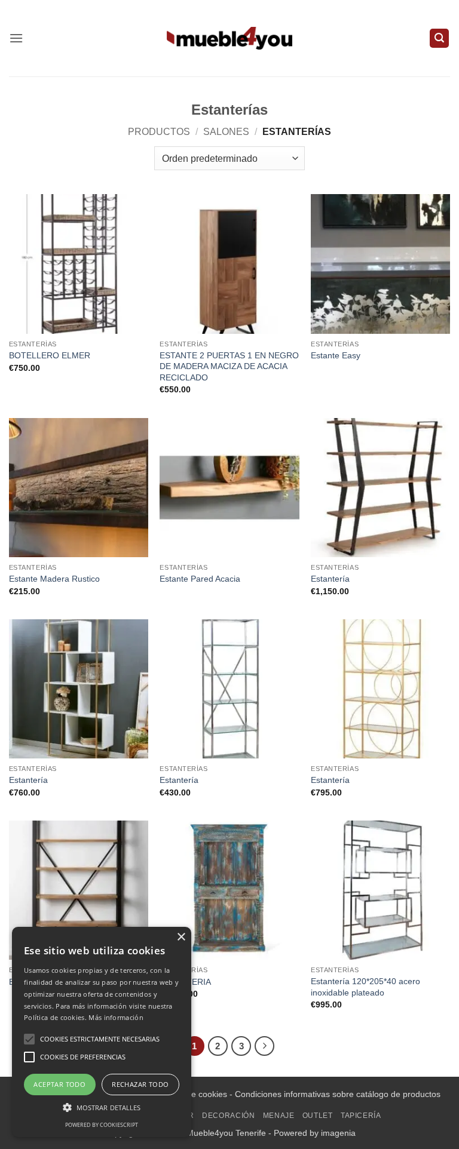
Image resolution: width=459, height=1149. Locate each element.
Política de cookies (192, 1094)
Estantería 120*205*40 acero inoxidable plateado (365, 986)
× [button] (180, 937)
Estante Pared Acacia (200, 578)
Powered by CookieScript (101, 1125)
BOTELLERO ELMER (49, 355)
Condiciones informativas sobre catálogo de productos (337, 1094)
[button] (16, 38)
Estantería (330, 578)
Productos (159, 132)
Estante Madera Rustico (54, 578)
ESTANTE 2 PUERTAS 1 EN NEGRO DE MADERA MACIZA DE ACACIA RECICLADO (229, 366)
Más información (115, 1017)
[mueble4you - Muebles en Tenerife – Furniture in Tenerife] (229, 38)
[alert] (101, 1032)
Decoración (228, 1115)
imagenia (338, 1133)
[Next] (265, 1046)
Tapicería (361, 1115)
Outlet (317, 1115)
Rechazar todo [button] (140, 1084)
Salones (226, 132)
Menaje (279, 1115)
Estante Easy (335, 355)
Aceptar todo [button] (59, 1084)
